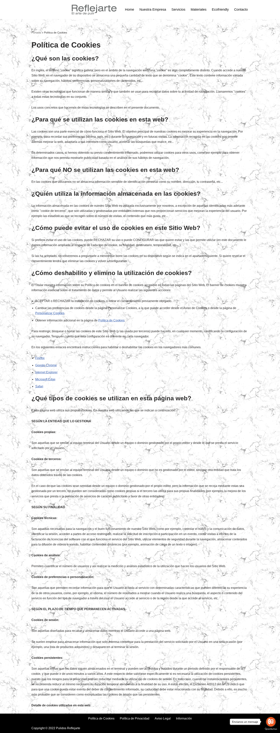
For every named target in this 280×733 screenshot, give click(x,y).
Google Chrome (46, 365)
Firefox (40, 358)
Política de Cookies (111, 320)
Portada (36, 32)
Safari (39, 386)
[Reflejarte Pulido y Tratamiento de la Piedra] (93, 9)
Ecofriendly (220, 9)
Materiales (198, 9)
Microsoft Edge (45, 379)
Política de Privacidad (134, 718)
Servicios (178, 9)
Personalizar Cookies (49, 313)
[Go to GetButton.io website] (271, 729)
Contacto (241, 9)
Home (129, 9)
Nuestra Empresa (152, 9)
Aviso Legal (163, 718)
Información (184, 718)
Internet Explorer (46, 372)
